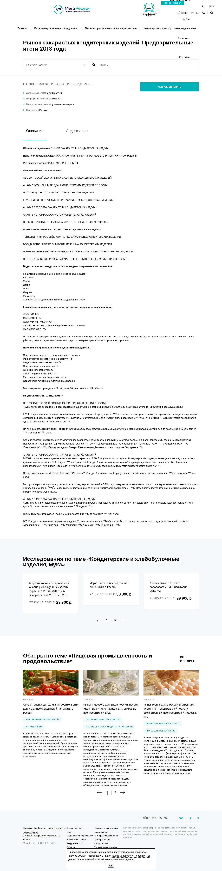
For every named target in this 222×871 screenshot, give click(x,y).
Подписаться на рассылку (80, 835)
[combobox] (55, 65)
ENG (211, 6)
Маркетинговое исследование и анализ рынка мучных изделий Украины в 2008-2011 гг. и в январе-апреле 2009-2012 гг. (49, 589)
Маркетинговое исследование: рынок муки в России (109, 585)
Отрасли (71, 847)
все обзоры (187, 659)
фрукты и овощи (34, 726)
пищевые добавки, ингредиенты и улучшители (109, 726)
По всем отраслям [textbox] (36, 64)
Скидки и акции (74, 828)
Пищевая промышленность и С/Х (42, 719)
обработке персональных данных (116, 859)
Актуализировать (170, 86)
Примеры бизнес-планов (106, 835)
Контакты (184, 57)
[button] (122, 623)
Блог (69, 832)
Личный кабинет (173, 3)
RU (203, 6)
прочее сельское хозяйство (160, 731)
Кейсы (186, 19)
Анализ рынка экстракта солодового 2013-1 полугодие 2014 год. (168, 587)
